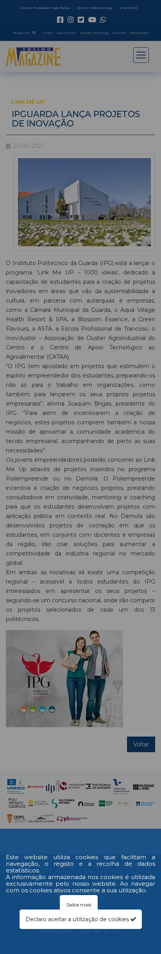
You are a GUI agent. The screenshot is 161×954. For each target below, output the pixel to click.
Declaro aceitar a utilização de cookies (78, 919)
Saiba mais (78, 905)
